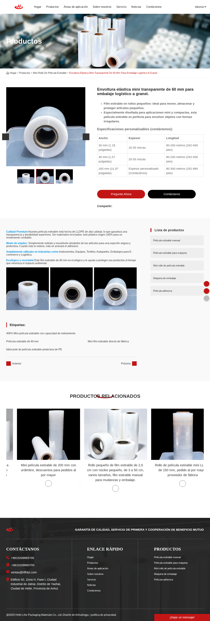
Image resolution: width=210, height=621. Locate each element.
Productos (52, 6)
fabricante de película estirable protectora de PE (34, 349)
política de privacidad (103, 614)
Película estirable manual (167, 557)
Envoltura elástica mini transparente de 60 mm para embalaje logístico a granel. (113, 72)
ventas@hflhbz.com (24, 572)
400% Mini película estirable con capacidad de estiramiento (40, 333)
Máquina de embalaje (165, 574)
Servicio (121, 6)
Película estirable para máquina (171, 562)
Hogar (37, 6)
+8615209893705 (22, 558)
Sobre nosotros (102, 6)
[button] (5, 137)
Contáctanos (172, 194)
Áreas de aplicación (76, 6)
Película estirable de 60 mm (22, 341)
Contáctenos (154, 6)
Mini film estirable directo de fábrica (108, 341)
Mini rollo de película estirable (49, 72)
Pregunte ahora (121, 194)
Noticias (136, 6)
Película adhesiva (163, 579)
